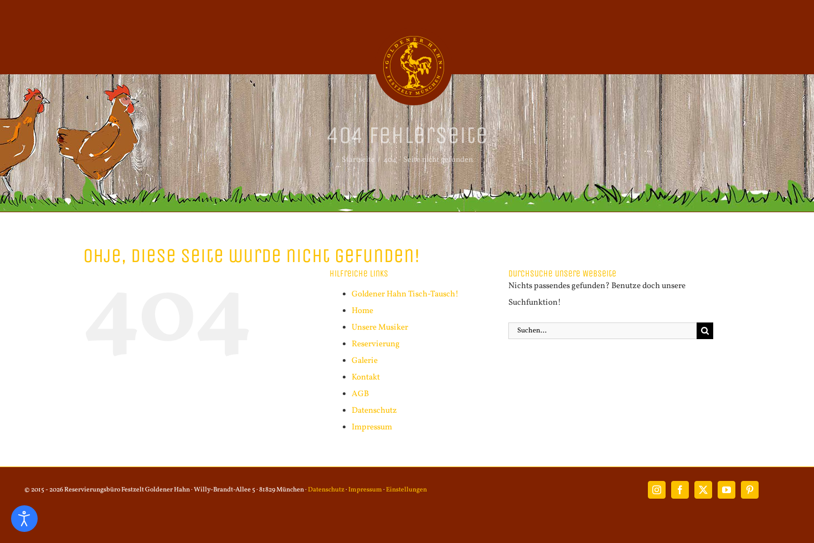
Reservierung (376, 344)
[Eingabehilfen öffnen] (24, 518)
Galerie (365, 361)
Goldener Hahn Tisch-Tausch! (405, 294)
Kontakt (366, 377)
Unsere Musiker (380, 328)
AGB (360, 394)
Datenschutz (374, 411)
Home (362, 311)
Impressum (372, 427)
